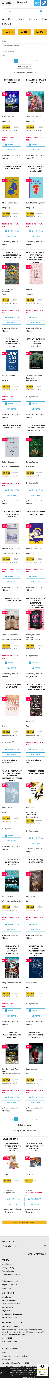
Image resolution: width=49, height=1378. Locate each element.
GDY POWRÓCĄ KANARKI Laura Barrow (12, 862)
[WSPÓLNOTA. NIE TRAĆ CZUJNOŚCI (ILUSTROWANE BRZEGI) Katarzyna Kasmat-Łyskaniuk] (36, 619)
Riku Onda (30, 807)
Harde (4, 987)
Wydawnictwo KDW (33, 639)
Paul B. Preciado (8, 375)
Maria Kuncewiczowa (10, 203)
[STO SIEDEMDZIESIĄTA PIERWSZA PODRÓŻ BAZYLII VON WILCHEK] (36, 446)
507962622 (8, 1338)
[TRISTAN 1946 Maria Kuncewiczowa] (12, 187)
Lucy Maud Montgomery (35, 203)
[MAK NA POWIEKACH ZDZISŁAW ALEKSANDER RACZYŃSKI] (36, 360)
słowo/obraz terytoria (10, 467)
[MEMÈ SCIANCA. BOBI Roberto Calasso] (12, 446)
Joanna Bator (7, 807)
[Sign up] (45, 1246)
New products (10, 1139)
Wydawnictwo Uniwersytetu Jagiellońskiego (32, 814)
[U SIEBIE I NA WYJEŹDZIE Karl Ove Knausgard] (12, 1053)
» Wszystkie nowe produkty (24, 1222)
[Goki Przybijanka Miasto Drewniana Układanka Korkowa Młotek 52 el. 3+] (13, 1162)
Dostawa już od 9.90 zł (13, 1209)
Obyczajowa (32, 676)
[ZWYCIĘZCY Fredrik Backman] (12, 101)
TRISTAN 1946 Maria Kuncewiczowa (12, 167)
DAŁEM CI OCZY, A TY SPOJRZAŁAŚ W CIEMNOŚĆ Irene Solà (36, 686)
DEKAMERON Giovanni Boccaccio (36, 81)
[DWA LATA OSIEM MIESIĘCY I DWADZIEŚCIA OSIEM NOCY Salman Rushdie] (36, 967)
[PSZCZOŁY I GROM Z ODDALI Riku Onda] (36, 792)
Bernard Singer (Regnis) (11, 548)
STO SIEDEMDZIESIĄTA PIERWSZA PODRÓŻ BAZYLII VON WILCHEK (36, 427)
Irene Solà (30, 721)
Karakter (5, 380)
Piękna (5, 158)
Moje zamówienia (9, 1300)
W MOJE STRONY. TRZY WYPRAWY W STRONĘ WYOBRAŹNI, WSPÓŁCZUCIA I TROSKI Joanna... (12, 776)
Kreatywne (30, 1212)
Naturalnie (30, 467)
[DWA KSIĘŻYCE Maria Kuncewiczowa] (36, 533)
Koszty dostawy (8, 1267)
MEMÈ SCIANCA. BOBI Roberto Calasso (12, 426)
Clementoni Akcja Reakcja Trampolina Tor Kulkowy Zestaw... (34, 1147)
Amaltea (29, 294)
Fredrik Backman (8, 116)
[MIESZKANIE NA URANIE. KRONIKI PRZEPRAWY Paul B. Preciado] (12, 360)
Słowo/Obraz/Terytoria (11, 553)
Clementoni (29, 1174)
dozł (9, 32)
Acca (4, 294)
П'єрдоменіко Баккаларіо (7, 290)
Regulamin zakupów (9, 1284)
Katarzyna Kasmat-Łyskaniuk (33, 636)
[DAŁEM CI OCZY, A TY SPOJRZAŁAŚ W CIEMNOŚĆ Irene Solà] (36, 705)
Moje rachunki (7, 1307)
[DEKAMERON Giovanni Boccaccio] (36, 101)
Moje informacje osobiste (12, 1314)
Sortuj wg (5, 41)
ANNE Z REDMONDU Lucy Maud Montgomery (36, 168)
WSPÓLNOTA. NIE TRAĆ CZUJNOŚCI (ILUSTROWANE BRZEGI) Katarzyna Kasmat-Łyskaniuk (36, 603)
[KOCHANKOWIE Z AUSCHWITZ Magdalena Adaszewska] (12, 967)
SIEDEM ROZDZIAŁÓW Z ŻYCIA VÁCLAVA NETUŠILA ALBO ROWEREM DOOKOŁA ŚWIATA (36, 257)
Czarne (29, 726)
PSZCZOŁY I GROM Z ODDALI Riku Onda (36, 772)
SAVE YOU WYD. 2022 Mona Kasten (12, 685)
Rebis (28, 987)
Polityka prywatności (10, 1281)
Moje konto (6, 1297)
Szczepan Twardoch (10, 635)
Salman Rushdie (32, 982)
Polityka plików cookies (11, 1274)
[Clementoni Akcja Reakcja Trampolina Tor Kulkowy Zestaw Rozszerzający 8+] (34, 1162)
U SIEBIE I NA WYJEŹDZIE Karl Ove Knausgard (12, 1034)
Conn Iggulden (31, 1069)
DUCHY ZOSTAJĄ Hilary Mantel (36, 861)
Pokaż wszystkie (24, 66)
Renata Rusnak (32, 462)
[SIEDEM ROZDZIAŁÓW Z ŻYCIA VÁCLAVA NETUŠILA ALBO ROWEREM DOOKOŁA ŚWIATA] (36, 273)
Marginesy (6, 121)
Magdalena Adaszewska (11, 982)
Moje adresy (6, 1310)
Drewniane (9, 1212)
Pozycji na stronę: (8, 51)
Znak (4, 812)
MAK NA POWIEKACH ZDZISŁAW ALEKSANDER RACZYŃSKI (36, 342)
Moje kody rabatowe (10, 1317)
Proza (29, 504)
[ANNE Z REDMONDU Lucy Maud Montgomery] (36, 187)
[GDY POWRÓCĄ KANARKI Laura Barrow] (12, 881)
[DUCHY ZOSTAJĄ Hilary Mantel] (36, 881)
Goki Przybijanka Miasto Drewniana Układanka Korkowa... (13, 1147)
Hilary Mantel (31, 896)
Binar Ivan (30, 289)
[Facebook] (45, 1254)
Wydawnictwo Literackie (11, 639)
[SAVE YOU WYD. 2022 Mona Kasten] (12, 705)
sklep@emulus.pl (10, 1341)
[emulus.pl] (22, 3)
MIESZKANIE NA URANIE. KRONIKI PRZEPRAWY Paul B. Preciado (11, 342)
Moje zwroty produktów (11, 1303)
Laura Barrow (7, 896)
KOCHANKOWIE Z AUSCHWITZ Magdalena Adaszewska (12, 949)
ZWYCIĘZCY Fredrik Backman (12, 81)
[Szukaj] (41, 11)
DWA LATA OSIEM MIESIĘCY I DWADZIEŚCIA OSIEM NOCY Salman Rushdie (36, 951)
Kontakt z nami (7, 1264)
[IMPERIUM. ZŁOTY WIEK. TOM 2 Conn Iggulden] (36, 1053)
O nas (4, 1278)
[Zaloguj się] (37, 4)
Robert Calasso (8, 462)
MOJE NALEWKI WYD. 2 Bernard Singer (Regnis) (12, 514)
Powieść (30, 158)
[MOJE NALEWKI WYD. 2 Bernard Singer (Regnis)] (12, 533)
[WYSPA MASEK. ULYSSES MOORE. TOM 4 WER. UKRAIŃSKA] (12, 273)
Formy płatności (8, 1271)
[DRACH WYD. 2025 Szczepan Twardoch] (12, 619)
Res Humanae (31, 380)
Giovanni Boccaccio (33, 116)
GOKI (6, 1174)
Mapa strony (7, 1288)
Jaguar (4, 726)
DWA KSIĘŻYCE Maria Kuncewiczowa (36, 513)
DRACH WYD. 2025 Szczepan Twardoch (12, 599)
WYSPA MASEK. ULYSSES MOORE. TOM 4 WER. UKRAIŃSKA (12, 255)
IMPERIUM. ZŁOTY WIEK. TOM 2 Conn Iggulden (36, 1034)
